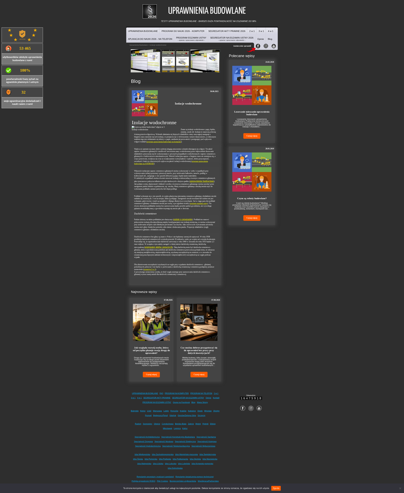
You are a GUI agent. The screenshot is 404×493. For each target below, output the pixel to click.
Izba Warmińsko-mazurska (186, 454)
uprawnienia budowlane (202, 181)
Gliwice (157, 424)
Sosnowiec (147, 424)
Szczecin (201, 415)
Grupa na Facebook (181, 402)
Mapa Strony (202, 402)
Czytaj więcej (151, 374)
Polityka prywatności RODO (143, 481)
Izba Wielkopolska (142, 454)
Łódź (149, 411)
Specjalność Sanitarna (206, 437)
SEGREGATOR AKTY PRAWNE (156, 398)
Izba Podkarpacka (180, 459)
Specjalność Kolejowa (207, 441)
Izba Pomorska (151, 459)
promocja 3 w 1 (149, 269)
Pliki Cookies (162, 481)
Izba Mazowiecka (209, 459)
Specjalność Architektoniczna (147, 437)
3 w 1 (261, 31)
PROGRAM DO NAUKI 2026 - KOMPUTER (183, 31)
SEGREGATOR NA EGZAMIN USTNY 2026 (231, 38)
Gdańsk (172, 415)
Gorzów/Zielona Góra (187, 415)
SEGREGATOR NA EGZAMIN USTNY (188, 398)
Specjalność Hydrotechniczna (148, 446)
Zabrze (191, 424)
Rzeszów (174, 411)
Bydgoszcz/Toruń (160, 415)
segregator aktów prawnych (158, 247)
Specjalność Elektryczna (185, 441)
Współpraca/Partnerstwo (208, 481)
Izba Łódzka (158, 464)
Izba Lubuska (170, 464)
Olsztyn (216, 411)
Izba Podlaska (165, 459)
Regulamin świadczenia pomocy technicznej (194, 477)
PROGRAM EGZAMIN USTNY (191, 38)
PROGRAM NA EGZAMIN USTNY (157, 402)
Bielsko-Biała (180, 424)
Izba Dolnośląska (175, 468)
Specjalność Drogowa (143, 441)
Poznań (148, 415)
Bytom (198, 424)
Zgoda (276, 488)
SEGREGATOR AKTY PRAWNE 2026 (226, 31)
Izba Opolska (195, 459)
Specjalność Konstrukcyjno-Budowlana (178, 437)
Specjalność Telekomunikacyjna (176, 446)
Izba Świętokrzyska (207, 454)
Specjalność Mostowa (163, 441)
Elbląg (213, 424)
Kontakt (216, 398)
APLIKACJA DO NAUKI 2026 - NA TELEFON (150, 39)
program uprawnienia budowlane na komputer (164, 142)
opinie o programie (182, 219)
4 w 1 (270, 31)
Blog (270, 39)
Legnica (177, 428)
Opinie (260, 39)
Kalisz (184, 428)
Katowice (192, 411)
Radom (138, 424)
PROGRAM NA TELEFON (201, 393)
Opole (200, 411)
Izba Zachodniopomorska (163, 454)
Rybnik (205, 424)
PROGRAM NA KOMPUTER (177, 393)
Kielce (143, 411)
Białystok (135, 411)
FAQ (161, 393)
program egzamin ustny (199, 203)
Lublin (166, 411)
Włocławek (167, 428)
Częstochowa (167, 424)
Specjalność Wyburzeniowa (203, 446)
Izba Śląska (138, 459)
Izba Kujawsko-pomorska (202, 464)
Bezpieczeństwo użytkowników (183, 481)
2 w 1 (252, 31)
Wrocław (208, 411)
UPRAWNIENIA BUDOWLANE (143, 31)
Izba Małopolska (144, 464)
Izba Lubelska (184, 464)
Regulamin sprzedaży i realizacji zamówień (155, 477)
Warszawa (157, 411)
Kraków (183, 411)
